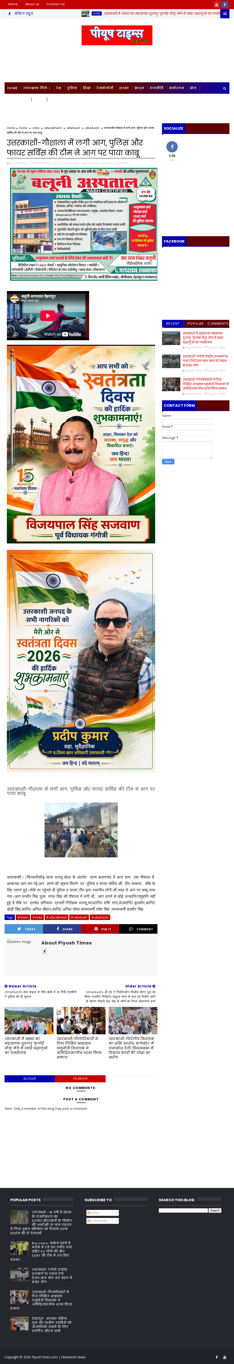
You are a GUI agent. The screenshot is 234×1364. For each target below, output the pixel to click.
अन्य (52, 99)
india (35, 128)
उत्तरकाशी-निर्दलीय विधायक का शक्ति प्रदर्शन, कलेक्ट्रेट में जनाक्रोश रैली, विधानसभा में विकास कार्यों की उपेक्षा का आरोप (131, 1048)
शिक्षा (87, 88)
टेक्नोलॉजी (105, 88)
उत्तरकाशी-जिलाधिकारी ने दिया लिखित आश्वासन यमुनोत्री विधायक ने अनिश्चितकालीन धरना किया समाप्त (79, 1048)
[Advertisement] (117, 64)
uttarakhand (53, 128)
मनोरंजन (176, 88)
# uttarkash (79, 917)
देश (58, 88)
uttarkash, (107, 163)
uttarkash (73, 128)
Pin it (106, 929)
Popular (196, 323)
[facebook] (224, 4)
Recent (173, 323)
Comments (218, 323)
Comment (145, 929)
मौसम (39, 99)
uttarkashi (92, 128)
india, (76, 163)
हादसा (124, 88)
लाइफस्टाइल (17, 99)
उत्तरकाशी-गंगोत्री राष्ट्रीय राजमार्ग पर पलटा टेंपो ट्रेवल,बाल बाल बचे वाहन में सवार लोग (205, 361)
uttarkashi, (122, 163)
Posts (94, 1213)
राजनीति (157, 88)
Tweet (30, 929)
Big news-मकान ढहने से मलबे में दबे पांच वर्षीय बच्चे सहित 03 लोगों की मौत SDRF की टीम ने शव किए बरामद (41, 1251)
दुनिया (72, 88)
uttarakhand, (90, 163)
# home (23, 917)
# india (37, 917)
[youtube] (216, 4)
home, (68, 163)
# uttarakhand (56, 917)
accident (211, 13)
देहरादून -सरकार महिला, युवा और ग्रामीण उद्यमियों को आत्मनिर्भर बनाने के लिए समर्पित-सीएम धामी (52, 1324)
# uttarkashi (100, 917)
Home (13, 4)
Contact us (56, 4)
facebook (80, 1079)
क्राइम (139, 88)
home (57, 13)
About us (32, 4)
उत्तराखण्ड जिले (35, 88)
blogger (30, 1079)
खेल (193, 88)
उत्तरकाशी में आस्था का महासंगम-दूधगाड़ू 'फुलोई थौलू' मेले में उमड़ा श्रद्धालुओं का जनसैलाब (125, 13)
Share (68, 929)
